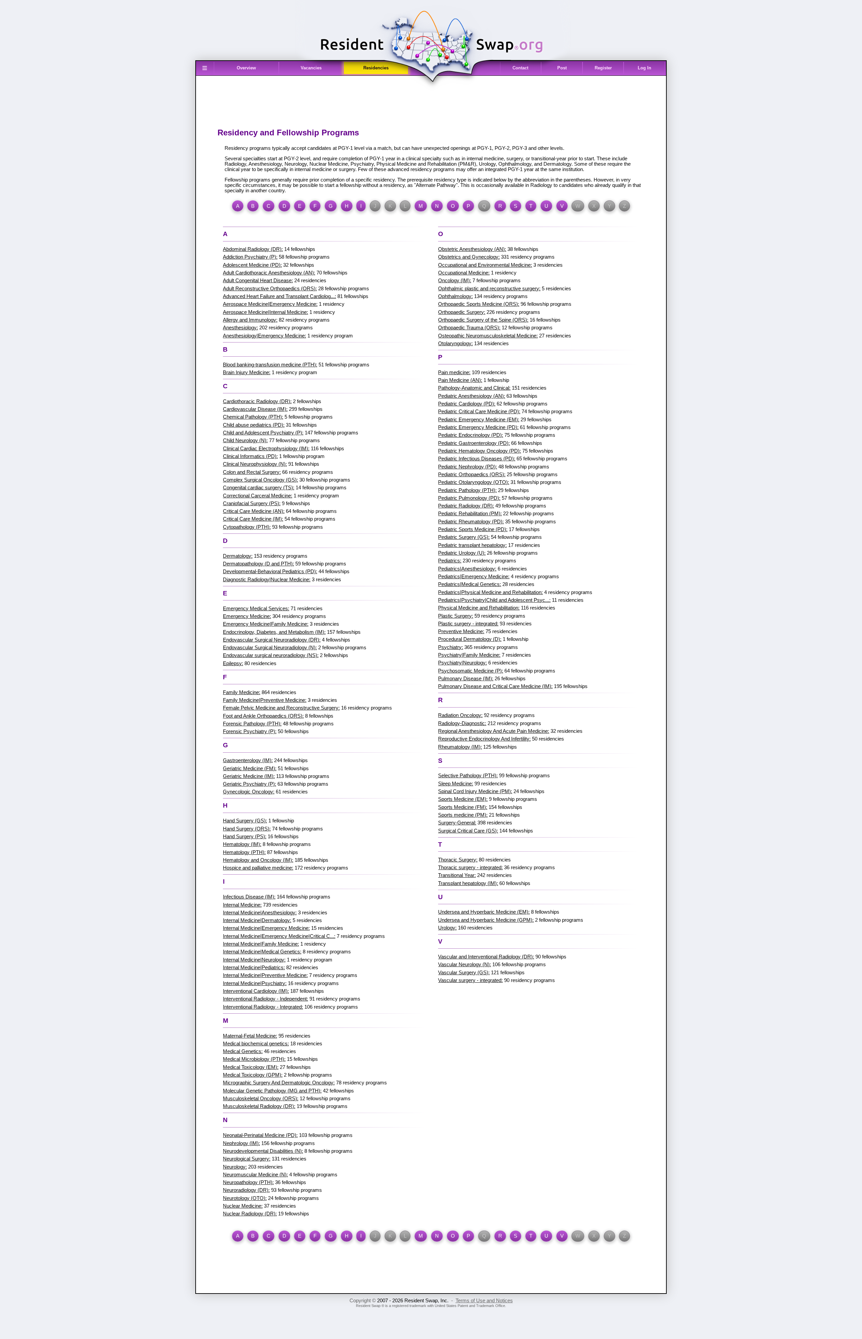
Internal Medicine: (242, 905)
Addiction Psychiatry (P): (250, 257)
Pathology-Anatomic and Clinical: (474, 388)
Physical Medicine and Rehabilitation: (479, 608)
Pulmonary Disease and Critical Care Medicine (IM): (495, 686)
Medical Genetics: (243, 1051)
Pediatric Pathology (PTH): (467, 490)
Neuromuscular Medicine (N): (255, 1174)
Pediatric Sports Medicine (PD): (472, 529)
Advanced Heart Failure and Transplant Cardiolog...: (279, 296)
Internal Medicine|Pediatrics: (254, 967)
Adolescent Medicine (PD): (252, 265)
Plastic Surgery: (455, 616)
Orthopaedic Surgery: (461, 312)
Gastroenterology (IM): (248, 760)
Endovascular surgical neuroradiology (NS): (271, 655)
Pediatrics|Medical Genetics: (469, 584)
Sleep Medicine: (455, 783)
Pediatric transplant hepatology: (472, 545)
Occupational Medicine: (464, 272)
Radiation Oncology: (460, 715)
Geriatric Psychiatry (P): (249, 784)
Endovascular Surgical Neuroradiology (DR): (272, 640)
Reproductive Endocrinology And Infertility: (484, 739)
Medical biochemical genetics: (256, 1043)
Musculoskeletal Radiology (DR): (259, 1106)
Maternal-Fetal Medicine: (250, 1036)
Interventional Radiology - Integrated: (263, 1007)
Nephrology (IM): (241, 1143)
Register (603, 67)
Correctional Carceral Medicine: (257, 495)
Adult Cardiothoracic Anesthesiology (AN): (269, 272)
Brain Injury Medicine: (246, 372)
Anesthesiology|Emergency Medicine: (264, 335)
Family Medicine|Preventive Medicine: (264, 700)
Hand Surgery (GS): (245, 820)
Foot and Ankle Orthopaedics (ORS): (263, 716)
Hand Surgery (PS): (244, 836)
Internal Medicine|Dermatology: (257, 920)
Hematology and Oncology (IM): (258, 860)
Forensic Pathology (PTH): (252, 723)
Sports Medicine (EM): (463, 799)
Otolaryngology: (455, 343)
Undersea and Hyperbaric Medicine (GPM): (486, 920)
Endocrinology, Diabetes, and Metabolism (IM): (274, 632)
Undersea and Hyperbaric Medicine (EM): (484, 912)
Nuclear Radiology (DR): (250, 1213)
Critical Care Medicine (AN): (254, 511)
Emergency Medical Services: (256, 608)
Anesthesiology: (240, 327)
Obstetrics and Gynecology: (469, 257)
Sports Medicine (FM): (462, 807)
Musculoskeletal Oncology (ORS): (260, 1098)
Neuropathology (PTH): (248, 1182)
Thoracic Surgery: (457, 859)
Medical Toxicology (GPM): (253, 1075)
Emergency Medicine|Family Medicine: (265, 624)
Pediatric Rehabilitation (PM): (470, 513)
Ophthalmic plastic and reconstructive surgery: (489, 288)
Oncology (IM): (454, 280)
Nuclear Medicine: (243, 1206)
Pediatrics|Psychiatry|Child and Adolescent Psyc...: (494, 600)
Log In (644, 67)
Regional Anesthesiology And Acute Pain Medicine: (493, 731)
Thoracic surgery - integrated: (470, 867)
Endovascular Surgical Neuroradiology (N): (270, 647)
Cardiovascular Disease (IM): (255, 409)
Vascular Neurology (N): (464, 964)
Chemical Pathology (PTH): (253, 417)
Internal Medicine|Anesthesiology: (260, 912)
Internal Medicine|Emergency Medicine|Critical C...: (279, 936)
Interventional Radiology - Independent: (265, 999)
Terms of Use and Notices (484, 1300)
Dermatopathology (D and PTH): (258, 563)
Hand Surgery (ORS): (247, 828)
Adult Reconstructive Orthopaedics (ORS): (270, 288)
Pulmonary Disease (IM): (465, 678)
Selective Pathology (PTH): (468, 775)
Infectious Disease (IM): (249, 897)
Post (562, 67)
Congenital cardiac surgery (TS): (258, 487)
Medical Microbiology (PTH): (254, 1059)
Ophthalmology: (455, 296)
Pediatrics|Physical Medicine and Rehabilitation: (490, 592)
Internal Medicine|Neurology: (254, 959)
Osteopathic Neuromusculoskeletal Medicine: (488, 335)
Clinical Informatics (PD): (250, 456)
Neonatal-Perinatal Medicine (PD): (260, 1135)
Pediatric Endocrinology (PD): (470, 435)
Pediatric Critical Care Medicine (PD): (479, 411)
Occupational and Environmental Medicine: (485, 265)
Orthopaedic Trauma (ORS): (469, 327)
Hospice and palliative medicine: (258, 868)
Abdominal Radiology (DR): (253, 249)
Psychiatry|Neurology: (462, 662)
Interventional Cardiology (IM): (256, 991)
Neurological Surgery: (246, 1159)
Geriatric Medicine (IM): (249, 776)
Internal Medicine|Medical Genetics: (262, 951)
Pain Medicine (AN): (460, 380)
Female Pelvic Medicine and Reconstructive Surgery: (281, 708)
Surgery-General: (457, 822)
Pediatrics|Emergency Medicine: (473, 576)
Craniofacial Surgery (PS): (251, 503)
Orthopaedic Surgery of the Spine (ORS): (483, 320)
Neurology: (235, 1167)
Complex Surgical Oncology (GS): (260, 480)
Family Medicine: (241, 692)
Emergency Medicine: (247, 616)
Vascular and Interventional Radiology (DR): (486, 956)
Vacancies (311, 67)
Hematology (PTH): (244, 852)
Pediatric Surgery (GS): (464, 537)
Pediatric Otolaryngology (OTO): (473, 482)
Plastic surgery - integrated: (468, 623)
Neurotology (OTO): (245, 1198)
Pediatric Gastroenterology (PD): (474, 443)
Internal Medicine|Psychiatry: (255, 983)
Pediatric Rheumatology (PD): (471, 521)
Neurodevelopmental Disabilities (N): (263, 1151)
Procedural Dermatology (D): (469, 639)
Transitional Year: (457, 875)
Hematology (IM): (242, 844)
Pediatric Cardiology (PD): (466, 403)
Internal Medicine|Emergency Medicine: (266, 928)
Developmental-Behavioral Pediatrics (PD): (270, 571)
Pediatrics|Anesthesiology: (467, 568)
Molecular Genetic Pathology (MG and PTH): (272, 1090)
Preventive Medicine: (461, 631)
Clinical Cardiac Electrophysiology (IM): (266, 448)
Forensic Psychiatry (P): (249, 731)
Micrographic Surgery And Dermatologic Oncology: (279, 1082)
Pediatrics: (449, 560)
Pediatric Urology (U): (462, 553)
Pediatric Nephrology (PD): (467, 466)
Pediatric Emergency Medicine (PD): (478, 427)
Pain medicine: (454, 372)
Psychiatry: (450, 647)
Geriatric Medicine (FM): (249, 768)
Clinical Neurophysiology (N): (255, 464)
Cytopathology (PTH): (247, 527)
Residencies (376, 67)
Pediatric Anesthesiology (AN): (471, 396)
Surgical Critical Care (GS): (468, 831)
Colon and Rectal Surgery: (252, 472)
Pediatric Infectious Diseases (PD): (476, 458)
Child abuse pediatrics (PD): (254, 425)
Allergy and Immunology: (250, 320)
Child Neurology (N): (245, 440)
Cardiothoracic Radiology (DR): (257, 401)
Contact (520, 67)
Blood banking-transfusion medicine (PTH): (270, 364)
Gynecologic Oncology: (248, 791)
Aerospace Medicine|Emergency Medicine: (270, 304)
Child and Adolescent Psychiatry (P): (263, 432)
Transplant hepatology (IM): (468, 883)
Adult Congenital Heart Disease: (258, 280)
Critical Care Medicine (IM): (253, 519)
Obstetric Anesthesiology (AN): (472, 249)
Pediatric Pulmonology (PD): (469, 498)
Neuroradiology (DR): (246, 1190)
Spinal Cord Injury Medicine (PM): (475, 791)
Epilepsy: (233, 663)
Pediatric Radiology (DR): (466, 506)
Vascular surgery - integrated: (470, 980)
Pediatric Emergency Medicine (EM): (478, 419)
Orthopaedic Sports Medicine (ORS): (478, 304)
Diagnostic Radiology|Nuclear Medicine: (266, 579)
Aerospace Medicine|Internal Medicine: (265, 312)
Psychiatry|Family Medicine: (469, 655)
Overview (246, 67)
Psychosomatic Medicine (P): (470, 671)
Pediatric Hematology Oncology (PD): (479, 451)
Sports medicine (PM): (463, 815)
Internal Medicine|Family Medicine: (261, 944)
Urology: (447, 927)
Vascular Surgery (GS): (464, 972)
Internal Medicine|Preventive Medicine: (265, 975)
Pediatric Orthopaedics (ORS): (471, 474)
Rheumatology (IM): (460, 747)
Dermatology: (238, 556)
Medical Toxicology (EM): (250, 1067)
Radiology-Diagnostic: (462, 723)
